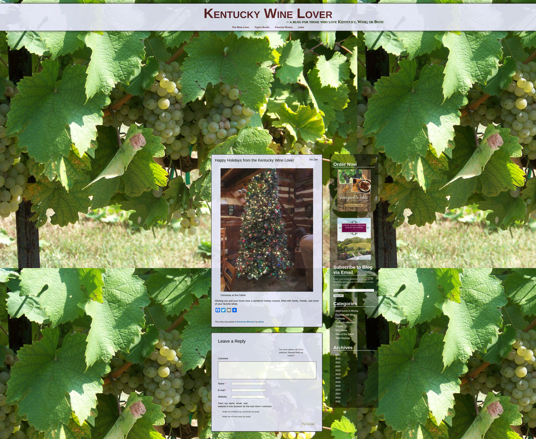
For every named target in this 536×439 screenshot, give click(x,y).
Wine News (341, 330)
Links (301, 27)
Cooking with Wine (345, 314)
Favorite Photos (284, 27)
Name (221, 383)
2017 (337, 378)
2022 (337, 358)
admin (261, 322)
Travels (339, 326)
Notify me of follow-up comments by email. (241, 412)
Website (222, 396)
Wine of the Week (344, 334)
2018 (337, 374)
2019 (337, 370)
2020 (337, 366)
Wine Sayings (342, 338)
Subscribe (338, 296)
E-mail (221, 390)
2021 (337, 362)
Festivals (340, 318)
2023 (337, 354)
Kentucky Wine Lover (268, 13)
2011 (337, 401)
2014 (337, 389)
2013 (337, 393)
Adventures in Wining (346, 311)
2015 (337, 386)
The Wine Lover (240, 27)
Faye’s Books (262, 27)
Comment (223, 358)
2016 (337, 382)
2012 (337, 397)
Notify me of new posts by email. (236, 417)
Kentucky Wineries (345, 322)
